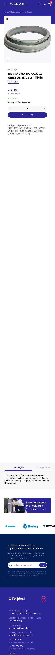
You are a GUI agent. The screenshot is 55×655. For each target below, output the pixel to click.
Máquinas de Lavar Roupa (21, 12)
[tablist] (27, 468)
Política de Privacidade (29, 576)
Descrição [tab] (18, 467)
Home (6, 12)
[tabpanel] (27, 479)
